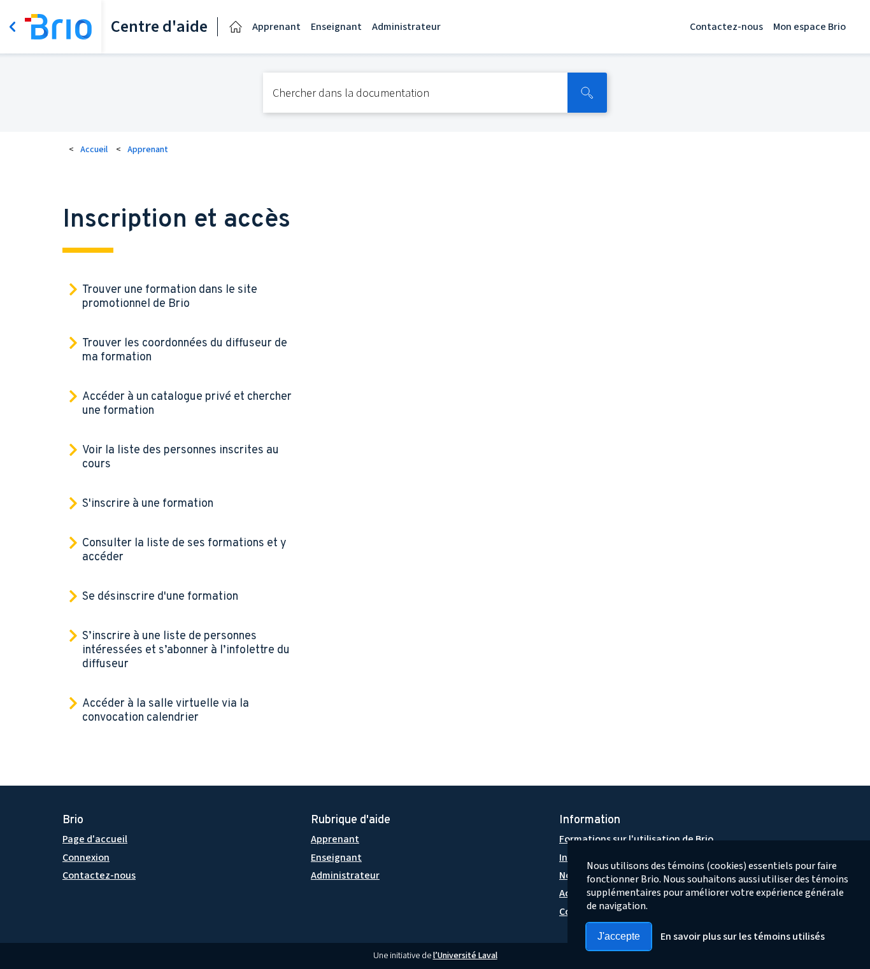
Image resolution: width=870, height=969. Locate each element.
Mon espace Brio (809, 27)
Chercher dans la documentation (351, 94)
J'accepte (618, 936)
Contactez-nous (726, 27)
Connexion (86, 858)
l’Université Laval (465, 955)
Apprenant (276, 27)
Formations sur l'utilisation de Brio (636, 839)
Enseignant (336, 27)
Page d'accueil (94, 839)
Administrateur (406, 27)
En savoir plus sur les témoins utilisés (742, 936)
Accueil (94, 149)
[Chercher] (587, 93)
